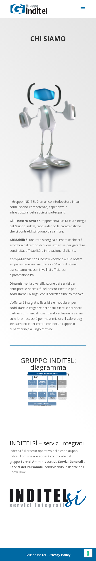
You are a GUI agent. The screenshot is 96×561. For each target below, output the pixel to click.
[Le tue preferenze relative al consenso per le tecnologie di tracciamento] (88, 553)
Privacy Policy (60, 555)
